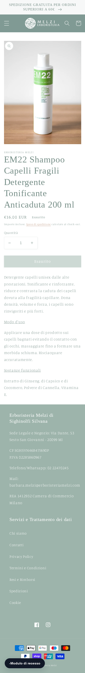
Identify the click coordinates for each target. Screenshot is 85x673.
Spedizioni (18, 591)
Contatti (16, 545)
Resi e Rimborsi (22, 579)
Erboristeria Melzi (47, 665)
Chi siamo (18, 533)
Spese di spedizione (38, 224)
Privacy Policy (21, 556)
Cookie (15, 602)
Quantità (11, 233)
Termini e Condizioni (27, 568)
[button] (6, 23)
